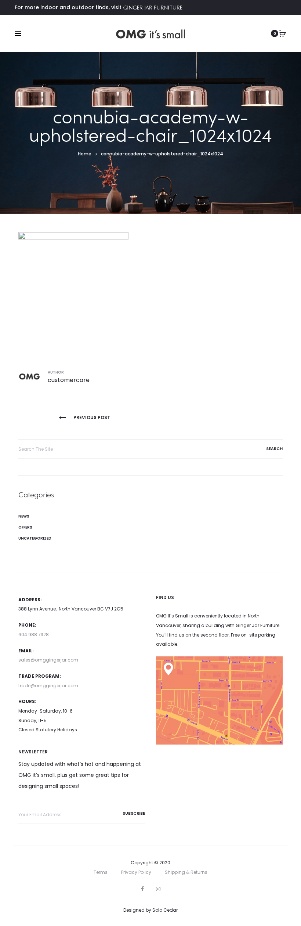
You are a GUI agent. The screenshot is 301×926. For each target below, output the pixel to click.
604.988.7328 (33, 634)
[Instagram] (158, 888)
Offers (25, 527)
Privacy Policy (136, 872)
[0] (282, 33)
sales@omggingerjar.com (48, 660)
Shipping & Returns (186, 872)
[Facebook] (142, 888)
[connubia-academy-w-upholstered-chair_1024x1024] (73, 287)
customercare (69, 380)
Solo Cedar (165, 910)
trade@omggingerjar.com (48, 685)
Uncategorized (34, 538)
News (23, 516)
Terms (101, 872)
